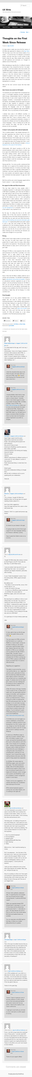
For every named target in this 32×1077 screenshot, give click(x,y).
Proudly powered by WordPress (16, 1074)
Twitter (21, 27)
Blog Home (15, 27)
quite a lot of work (22, 308)
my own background (7, 207)
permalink (11, 325)
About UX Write (6, 27)
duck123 (6, 493)
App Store (26, 51)
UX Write (6, 9)
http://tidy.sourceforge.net (13, 405)
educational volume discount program (15, 279)
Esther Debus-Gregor (9, 343)
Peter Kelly (22, 324)
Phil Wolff (6, 436)
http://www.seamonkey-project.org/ (15, 715)
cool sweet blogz (8, 939)
